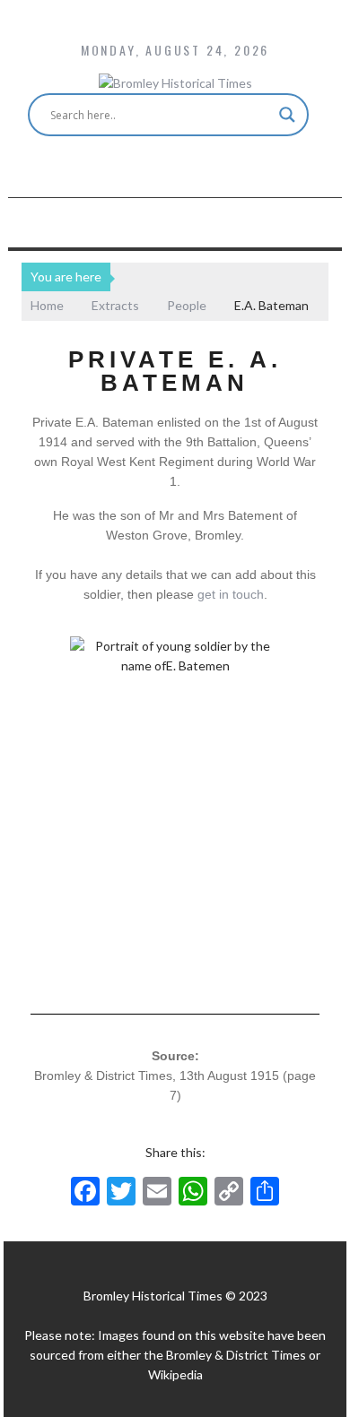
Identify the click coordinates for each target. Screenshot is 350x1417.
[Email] (157, 1193)
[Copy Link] (229, 1193)
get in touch (230, 594)
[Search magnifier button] (287, 114)
